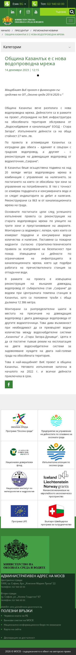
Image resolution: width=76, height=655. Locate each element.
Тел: (52, 4)
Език (18, 4)
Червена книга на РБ (16, 615)
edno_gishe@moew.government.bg (26, 606)
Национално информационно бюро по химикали (32, 624)
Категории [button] (12, 46)
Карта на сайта (12, 629)
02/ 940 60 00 (18, 586)
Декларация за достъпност (19, 637)
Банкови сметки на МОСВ (19, 620)
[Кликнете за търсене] (71, 12)
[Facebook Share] (9, 384)
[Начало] (22, 20)
